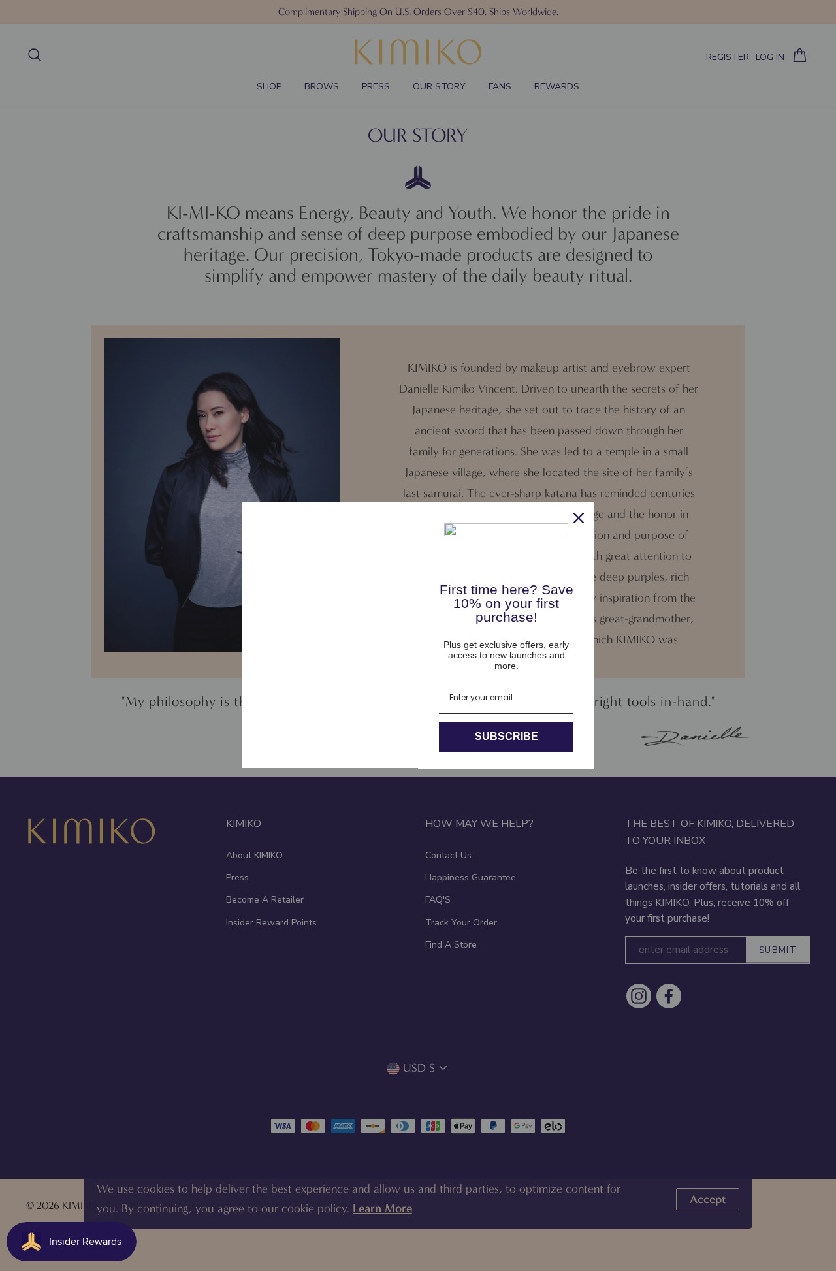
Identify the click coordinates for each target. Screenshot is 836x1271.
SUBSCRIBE (506, 736)
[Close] (578, 518)
